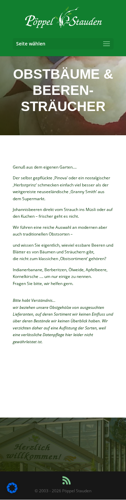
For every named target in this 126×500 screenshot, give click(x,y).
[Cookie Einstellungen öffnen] (12, 492)
